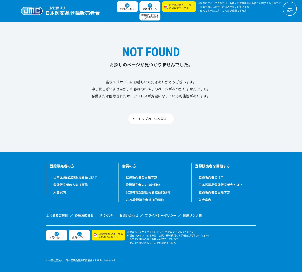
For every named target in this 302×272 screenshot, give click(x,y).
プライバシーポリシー (160, 215)
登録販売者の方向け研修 (70, 184)
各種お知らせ (84, 215)
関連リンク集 (192, 215)
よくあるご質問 (57, 215)
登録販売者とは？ (211, 177)
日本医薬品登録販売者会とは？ (75, 177)
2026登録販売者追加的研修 (145, 199)
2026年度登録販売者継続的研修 (148, 192)
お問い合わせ (128, 215)
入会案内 (59, 192)
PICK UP (106, 215)
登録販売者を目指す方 (141, 177)
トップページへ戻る (152, 118)
